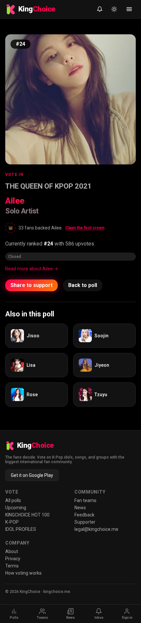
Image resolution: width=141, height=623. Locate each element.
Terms (12, 565)
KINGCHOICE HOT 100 (27, 514)
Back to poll (82, 285)
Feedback (84, 514)
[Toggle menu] (129, 9)
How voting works (23, 573)
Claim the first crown (84, 228)
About (11, 551)
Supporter (84, 522)
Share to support (31, 285)
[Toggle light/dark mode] (114, 9)
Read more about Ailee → (31, 268)
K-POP (12, 522)
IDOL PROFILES (20, 529)
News (80, 507)
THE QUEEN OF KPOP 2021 (48, 186)
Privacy (12, 558)
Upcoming (15, 507)
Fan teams (85, 500)
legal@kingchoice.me (96, 529)
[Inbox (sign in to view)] (100, 9)
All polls (13, 500)
